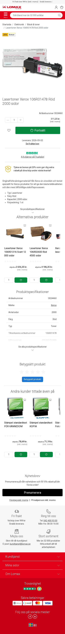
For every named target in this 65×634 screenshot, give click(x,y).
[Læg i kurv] (21, 280)
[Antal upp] (21, 120)
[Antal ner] (8, 120)
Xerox (54, 305)
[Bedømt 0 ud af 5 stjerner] (10, 261)
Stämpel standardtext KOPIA (41, 424)
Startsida (6, 24)
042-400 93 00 (50, 520)
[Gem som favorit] (24, 225)
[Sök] (59, 15)
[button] (8, 34)
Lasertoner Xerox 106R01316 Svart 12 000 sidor (15, 252)
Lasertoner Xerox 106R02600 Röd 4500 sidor (39, 252)
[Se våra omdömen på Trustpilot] (29, 588)
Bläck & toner (33, 24)
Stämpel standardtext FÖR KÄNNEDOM (15, 424)
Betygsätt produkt (32, 379)
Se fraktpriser (32, 143)
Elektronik (19, 24)
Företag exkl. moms (19, 500)
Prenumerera (32, 492)
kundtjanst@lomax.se (20, 544)
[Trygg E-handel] (39, 589)
